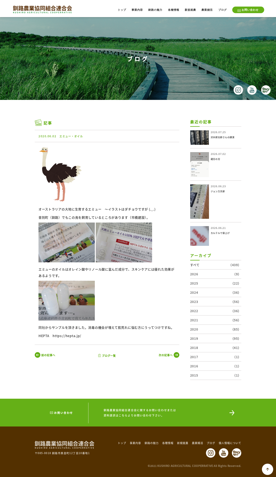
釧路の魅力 (155, 9)
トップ (122, 9)
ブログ (222, 9)
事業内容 (137, 9)
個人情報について (230, 443)
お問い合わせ (250, 9)
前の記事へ (48, 355)
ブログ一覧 (109, 355)
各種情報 (173, 9)
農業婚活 (207, 9)
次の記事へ (166, 355)
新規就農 (190, 9)
